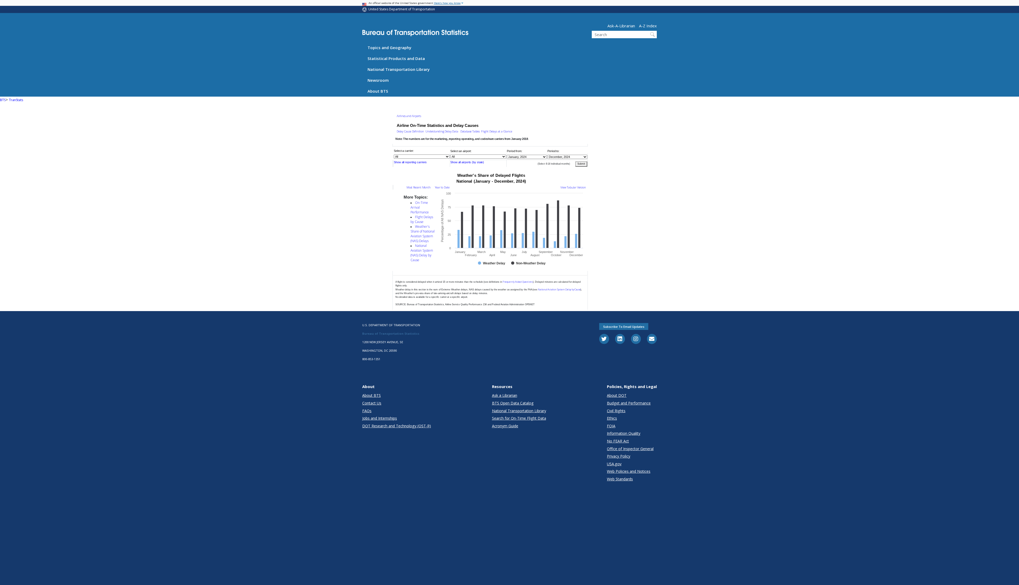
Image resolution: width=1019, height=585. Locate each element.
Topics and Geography (389, 47)
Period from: (514, 150)
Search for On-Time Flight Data (519, 418)
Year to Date (442, 187)
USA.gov (614, 463)
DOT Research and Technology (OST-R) (396, 425)
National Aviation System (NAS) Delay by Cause (422, 252)
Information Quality (623, 433)
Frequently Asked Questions (518, 281)
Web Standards (620, 478)
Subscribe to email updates (623, 327)
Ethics (612, 418)
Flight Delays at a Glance (496, 131)
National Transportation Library (399, 69)
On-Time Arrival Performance (420, 207)
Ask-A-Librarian (621, 25)
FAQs (367, 410)
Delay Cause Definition (410, 131)
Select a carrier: (404, 150)
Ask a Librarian (504, 395)
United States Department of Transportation (401, 9)
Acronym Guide (505, 425)
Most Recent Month (419, 187)
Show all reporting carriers (410, 162)
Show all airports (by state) (467, 162)
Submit (581, 163)
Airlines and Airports (409, 116)
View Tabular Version (573, 187)
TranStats (16, 100)
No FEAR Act (618, 441)
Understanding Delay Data (441, 131)
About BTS (378, 91)
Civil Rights (616, 410)
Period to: (553, 150)
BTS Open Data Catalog (513, 403)
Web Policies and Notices (628, 471)
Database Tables (470, 131)
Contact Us (371, 403)
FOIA (611, 425)
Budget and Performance (629, 403)
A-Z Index (648, 25)
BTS (3, 100)
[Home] (415, 34)
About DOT (617, 395)
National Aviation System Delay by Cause (559, 289)
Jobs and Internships (379, 418)
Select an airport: (461, 150)
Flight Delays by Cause (422, 219)
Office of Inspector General (630, 448)
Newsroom (378, 80)
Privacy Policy (618, 456)
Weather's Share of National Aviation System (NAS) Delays (423, 233)
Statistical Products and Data (396, 58)
